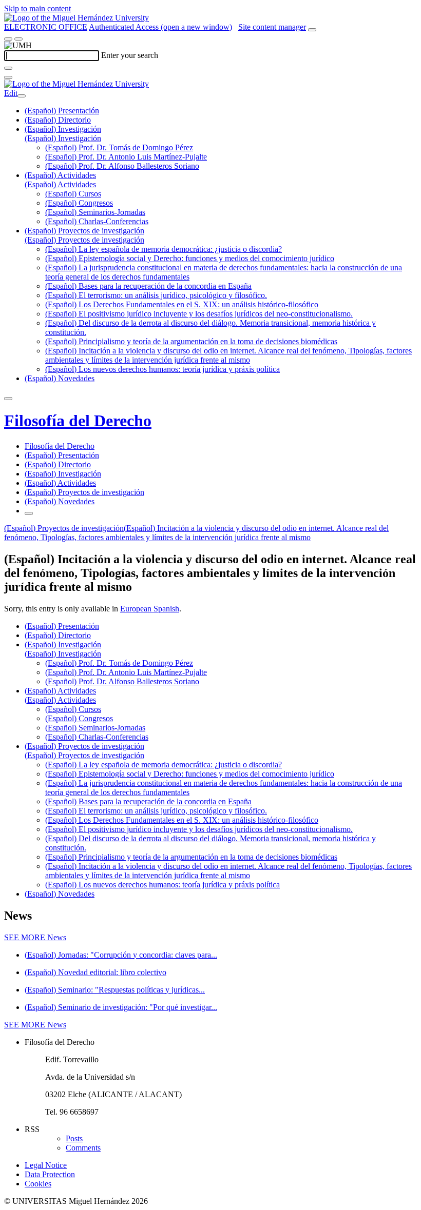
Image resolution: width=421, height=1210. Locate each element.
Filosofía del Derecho (77, 420)
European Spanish (149, 608)
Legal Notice (46, 1165)
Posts (74, 1138)
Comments (83, 1147)
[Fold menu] (21, 95)
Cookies (38, 1183)
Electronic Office (45, 27)
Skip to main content (37, 8)
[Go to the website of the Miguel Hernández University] (76, 17)
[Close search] (8, 77)
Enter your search (129, 55)
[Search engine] (312, 29)
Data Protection (50, 1174)
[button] (63, 138)
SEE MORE (35, 937)
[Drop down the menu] (18, 39)
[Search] (8, 68)
